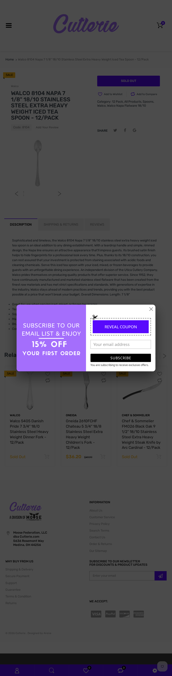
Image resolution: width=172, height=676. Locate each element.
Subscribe (120, 358)
